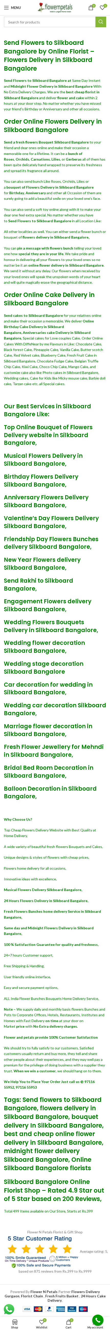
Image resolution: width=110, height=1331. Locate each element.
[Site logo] (55, 7)
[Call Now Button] (98, 1320)
